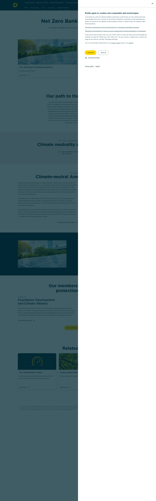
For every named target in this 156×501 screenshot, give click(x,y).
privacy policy (116, 43)
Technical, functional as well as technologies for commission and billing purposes (112, 27)
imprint (130, 43)
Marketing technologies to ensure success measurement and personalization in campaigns (115, 31)
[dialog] (78, 250)
